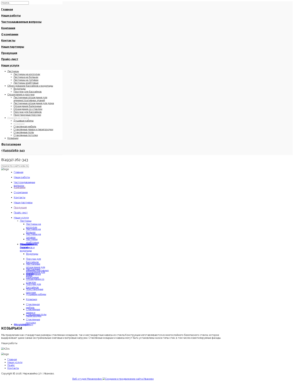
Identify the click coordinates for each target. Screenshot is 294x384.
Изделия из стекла (18, 117)
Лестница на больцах (25, 77)
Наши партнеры (12, 46)
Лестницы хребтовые (25, 83)
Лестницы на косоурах (26, 74)
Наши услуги (10, 65)
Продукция (9, 53)
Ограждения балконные (27, 106)
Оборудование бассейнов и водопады (30, 85)
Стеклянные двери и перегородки (33, 129)
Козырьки (18, 123)
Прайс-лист (9, 59)
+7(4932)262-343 (13, 150)
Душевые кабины (23, 120)
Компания (8, 28)
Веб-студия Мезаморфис (87, 378)
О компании (9, 34)
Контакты (8, 40)
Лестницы (13, 71)
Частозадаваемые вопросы (21, 21)
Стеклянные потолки (25, 135)
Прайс (11, 365)
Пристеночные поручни (27, 114)
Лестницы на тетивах (25, 80)
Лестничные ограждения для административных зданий (30, 99)
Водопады (19, 88)
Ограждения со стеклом (27, 109)
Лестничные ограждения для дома (33, 103)
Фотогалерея (11, 144)
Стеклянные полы (23, 132)
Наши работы (11, 15)
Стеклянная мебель (24, 126)
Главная (7, 9)
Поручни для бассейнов (27, 91)
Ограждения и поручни (20, 94)
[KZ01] (5, 348)
